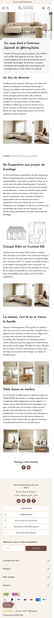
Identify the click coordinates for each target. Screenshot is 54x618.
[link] (26, 8)
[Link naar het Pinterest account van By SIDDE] (24, 501)
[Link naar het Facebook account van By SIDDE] (34, 501)
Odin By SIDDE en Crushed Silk (24, 156)
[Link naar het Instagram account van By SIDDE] (29, 501)
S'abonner (36, 548)
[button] (3, 8)
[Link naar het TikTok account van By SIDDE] (19, 501)
